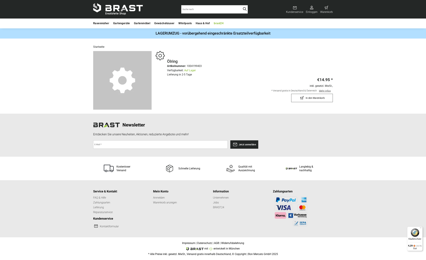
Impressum (188, 243)
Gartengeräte (121, 23)
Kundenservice (294, 12)
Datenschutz (204, 243)
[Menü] (421, 229)
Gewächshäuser (164, 23)
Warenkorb (326, 12)
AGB (216, 243)
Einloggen (312, 12)
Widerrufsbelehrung (232, 243)
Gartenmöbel (142, 23)
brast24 (218, 23)
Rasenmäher (101, 23)
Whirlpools (185, 23)
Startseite (98, 46)
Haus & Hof (203, 23)
